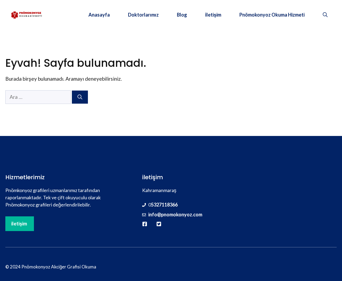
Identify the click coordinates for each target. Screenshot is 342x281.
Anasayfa (99, 15)
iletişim (19, 224)
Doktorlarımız (143, 15)
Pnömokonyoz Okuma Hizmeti (272, 15)
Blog (182, 15)
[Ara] (80, 97)
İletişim (213, 15)
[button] (325, 14)
